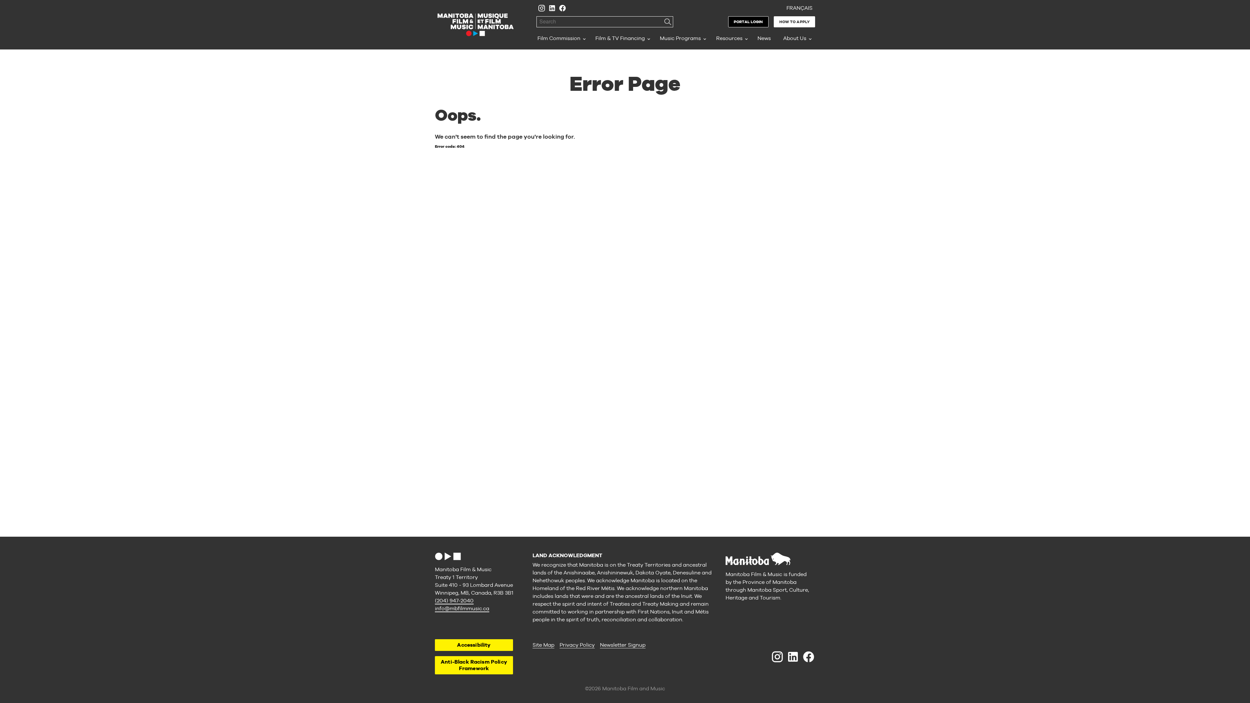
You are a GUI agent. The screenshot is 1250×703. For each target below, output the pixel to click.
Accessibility (474, 645)
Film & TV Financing (620, 38)
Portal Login (748, 22)
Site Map (543, 645)
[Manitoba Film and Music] (475, 24)
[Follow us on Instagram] (542, 8)
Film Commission (558, 38)
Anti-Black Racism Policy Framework (474, 665)
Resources (729, 38)
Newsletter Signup (623, 645)
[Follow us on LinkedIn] (552, 8)
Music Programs (680, 38)
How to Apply (794, 22)
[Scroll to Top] (448, 556)
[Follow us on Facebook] (562, 8)
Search (667, 22)
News (764, 38)
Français (799, 8)
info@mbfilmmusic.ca (462, 608)
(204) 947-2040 (454, 601)
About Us (794, 38)
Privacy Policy (577, 645)
